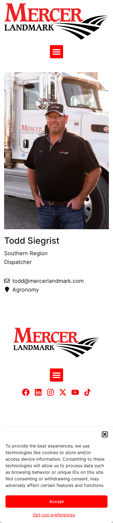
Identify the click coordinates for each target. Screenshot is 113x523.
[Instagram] (50, 392)
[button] (105, 434)
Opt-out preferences (54, 515)
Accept (56, 501)
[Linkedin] (38, 392)
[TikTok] (87, 392)
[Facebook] (25, 392)
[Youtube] (75, 392)
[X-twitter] (62, 392)
